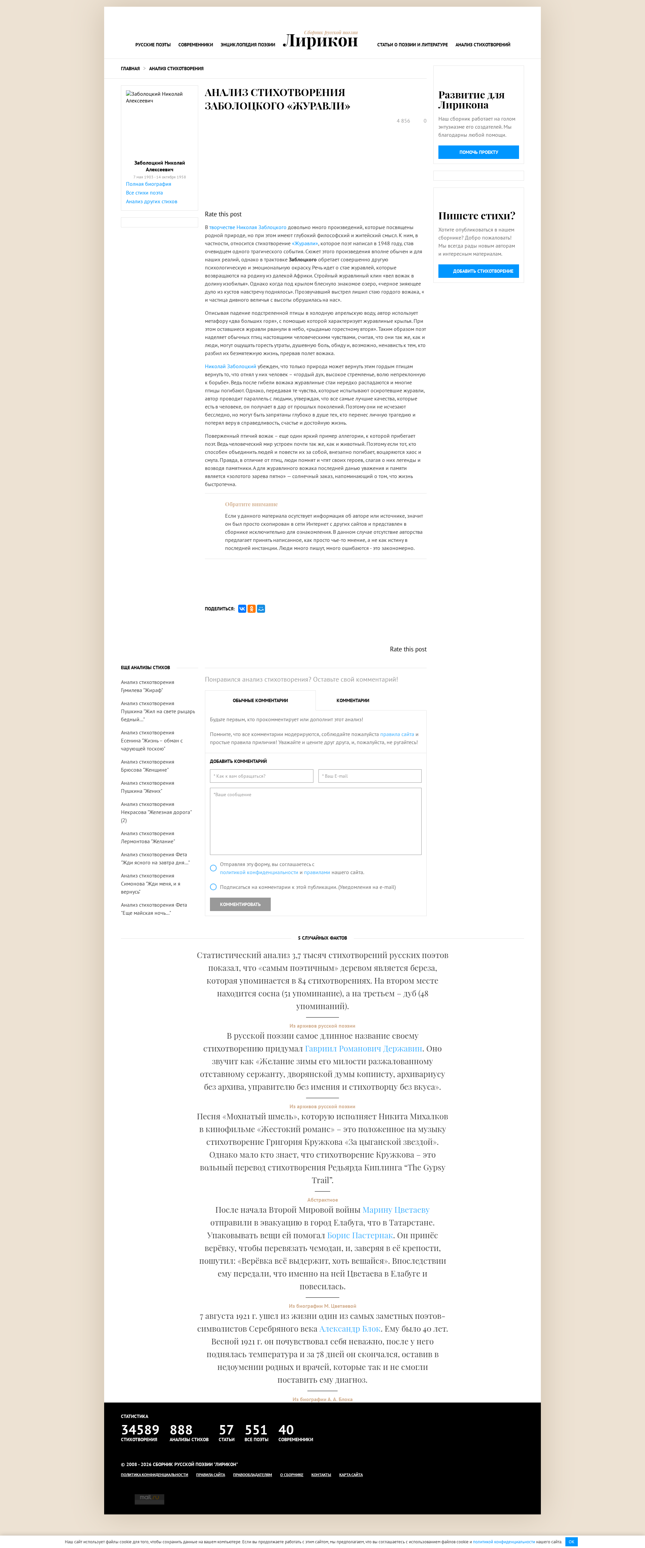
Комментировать (240, 904)
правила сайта (397, 734)
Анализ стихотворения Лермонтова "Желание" (148, 837)
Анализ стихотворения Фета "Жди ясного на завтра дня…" (155, 858)
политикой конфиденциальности (259, 872)
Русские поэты (153, 45)
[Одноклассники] (252, 609)
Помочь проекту (479, 152)
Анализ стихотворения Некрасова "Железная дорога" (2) (156, 812)
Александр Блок (350, 1328)
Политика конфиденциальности (154, 1474)
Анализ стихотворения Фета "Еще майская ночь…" (154, 908)
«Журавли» (305, 243)
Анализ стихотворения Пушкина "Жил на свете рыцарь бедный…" (158, 711)
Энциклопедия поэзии (248, 45)
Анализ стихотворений (483, 45)
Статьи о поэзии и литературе (412, 45)
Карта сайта (351, 1474)
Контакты (321, 1474)
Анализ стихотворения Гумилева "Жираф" (147, 686)
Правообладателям (252, 1474)
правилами (317, 872)
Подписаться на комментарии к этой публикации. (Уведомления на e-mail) (308, 887)
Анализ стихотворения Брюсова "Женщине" (147, 765)
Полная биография (148, 183)
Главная (130, 69)
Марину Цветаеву (396, 1209)
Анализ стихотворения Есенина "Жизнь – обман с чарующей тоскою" (152, 740)
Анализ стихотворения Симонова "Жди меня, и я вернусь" (150, 883)
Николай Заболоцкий (230, 366)
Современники (195, 45)
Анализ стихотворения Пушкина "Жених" (147, 786)
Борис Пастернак (360, 1235)
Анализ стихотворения (176, 69)
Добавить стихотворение (483, 271)
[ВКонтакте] (242, 609)
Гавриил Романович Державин (363, 1048)
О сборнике (291, 1474)
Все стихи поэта (144, 192)
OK (571, 1542)
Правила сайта (210, 1474)
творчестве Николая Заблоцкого (248, 227)
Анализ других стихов (151, 201)
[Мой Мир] (261, 609)
